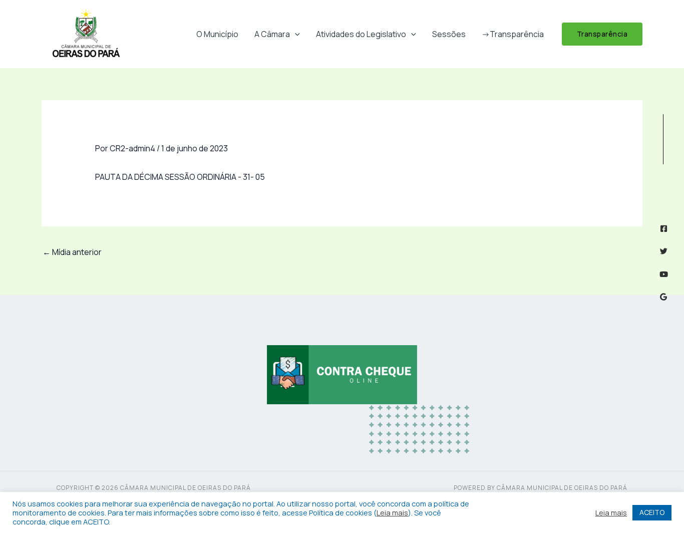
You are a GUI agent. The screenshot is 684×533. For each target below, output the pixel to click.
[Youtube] (663, 274)
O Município (217, 34)
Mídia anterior (72, 251)
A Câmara (272, 34)
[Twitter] (663, 251)
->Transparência (513, 34)
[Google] (663, 297)
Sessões (449, 34)
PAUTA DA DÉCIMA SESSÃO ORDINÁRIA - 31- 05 (180, 176)
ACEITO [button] (651, 512)
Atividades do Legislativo (361, 34)
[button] (295, 34)
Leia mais (392, 512)
